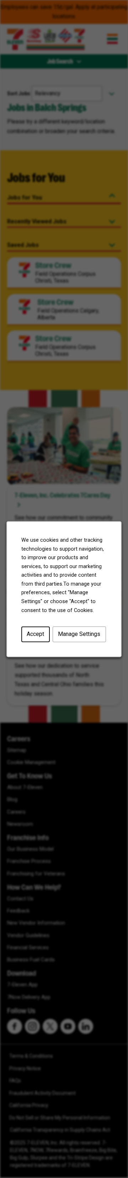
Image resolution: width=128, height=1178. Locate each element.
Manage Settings (79, 634)
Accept (35, 634)
